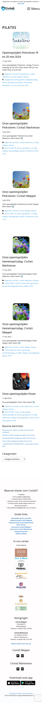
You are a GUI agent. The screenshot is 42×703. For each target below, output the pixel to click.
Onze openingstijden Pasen (19, 394)
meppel (5, 151)
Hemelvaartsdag (8, 286)
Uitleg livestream (21, 531)
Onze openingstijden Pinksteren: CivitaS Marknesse (21, 125)
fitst (24, 283)
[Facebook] (18, 655)
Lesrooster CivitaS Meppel (21, 527)
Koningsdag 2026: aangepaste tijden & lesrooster (19, 438)
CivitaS (17, 283)
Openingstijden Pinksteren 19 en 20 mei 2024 (20, 55)
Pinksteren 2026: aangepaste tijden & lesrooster (18, 435)
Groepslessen (24, 74)
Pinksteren (28, 82)
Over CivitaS (21, 525)
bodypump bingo (31, 80)
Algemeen (8, 74)
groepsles (26, 148)
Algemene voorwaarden (25, 693)
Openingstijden (14, 151)
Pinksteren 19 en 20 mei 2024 (13, 85)
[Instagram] (22, 655)
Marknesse (19, 286)
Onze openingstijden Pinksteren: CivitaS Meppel (19, 194)
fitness (4, 82)
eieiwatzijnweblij (8, 415)
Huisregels (12, 693)
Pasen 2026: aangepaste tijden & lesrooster (17, 441)
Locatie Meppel (16, 77)
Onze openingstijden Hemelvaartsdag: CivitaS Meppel (17, 328)
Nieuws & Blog (21, 534)
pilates (20, 82)
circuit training (25, 412)
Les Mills (34, 148)
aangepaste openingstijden (14, 80)
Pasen (31, 418)
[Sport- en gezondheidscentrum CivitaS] (8, 8)
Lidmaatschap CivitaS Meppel (21, 520)
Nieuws (26, 77)
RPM (26, 85)
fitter (28, 283)
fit (15, 148)
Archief (15, 74)
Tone (4, 154)
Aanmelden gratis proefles (21, 518)
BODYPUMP (9, 148)
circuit (17, 412)
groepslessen (13, 82)
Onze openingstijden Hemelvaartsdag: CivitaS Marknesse (17, 261)
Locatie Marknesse (26, 142)
